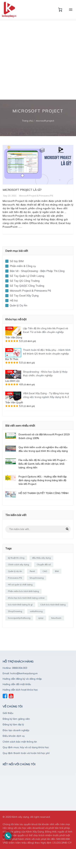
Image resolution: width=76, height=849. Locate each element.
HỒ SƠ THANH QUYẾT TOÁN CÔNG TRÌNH (43, 493)
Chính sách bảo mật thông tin (20, 741)
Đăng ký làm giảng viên (16, 718)
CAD (45, 571)
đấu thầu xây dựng (41, 558)
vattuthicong (36, 611)
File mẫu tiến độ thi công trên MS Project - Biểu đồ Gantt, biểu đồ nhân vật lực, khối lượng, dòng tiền (43, 463)
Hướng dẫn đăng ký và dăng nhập (22, 678)
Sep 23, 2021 (9, 195)
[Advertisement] (38, 60)
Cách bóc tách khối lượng (53, 604)
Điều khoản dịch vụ (14, 735)
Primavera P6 (15, 578)
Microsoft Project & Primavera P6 (36, 195)
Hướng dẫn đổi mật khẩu (17, 684)
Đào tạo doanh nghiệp (16, 730)
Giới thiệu (8, 713)
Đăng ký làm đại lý (13, 724)
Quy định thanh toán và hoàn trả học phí (26, 753)
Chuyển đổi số (44, 564)
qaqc (40, 618)
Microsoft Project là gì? (22, 189)
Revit (32, 571)
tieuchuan (56, 618)
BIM (57, 571)
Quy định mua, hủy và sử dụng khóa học (26, 747)
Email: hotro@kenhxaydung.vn (20, 673)
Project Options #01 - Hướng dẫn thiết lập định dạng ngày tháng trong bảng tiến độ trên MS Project (43, 480)
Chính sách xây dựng (18, 564)
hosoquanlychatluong (19, 618)
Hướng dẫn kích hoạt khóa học (20, 689)
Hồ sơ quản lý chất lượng (20, 584)
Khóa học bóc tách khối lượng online (26, 598)
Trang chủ (27, 120)
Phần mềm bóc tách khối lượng (23, 591)
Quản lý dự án (15, 571)
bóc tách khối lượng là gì (20, 604)
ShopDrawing (37, 578)
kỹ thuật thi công (16, 558)
